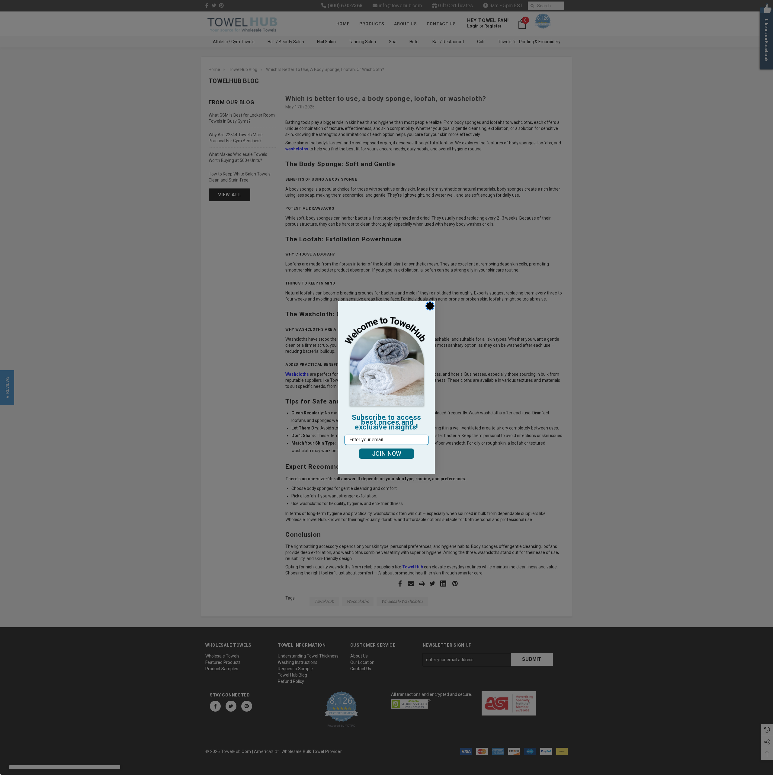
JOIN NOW (386, 453)
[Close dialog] (430, 306)
